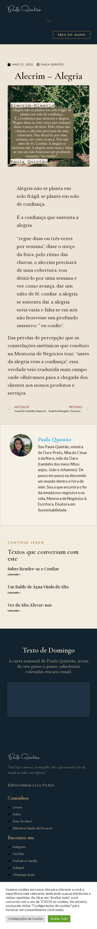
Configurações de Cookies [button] (25, 918)
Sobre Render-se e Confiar (33, 568)
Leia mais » (14, 574)
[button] (48, 20)
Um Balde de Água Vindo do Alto (38, 586)
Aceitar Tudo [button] (59, 918)
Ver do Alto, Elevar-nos (30, 605)
